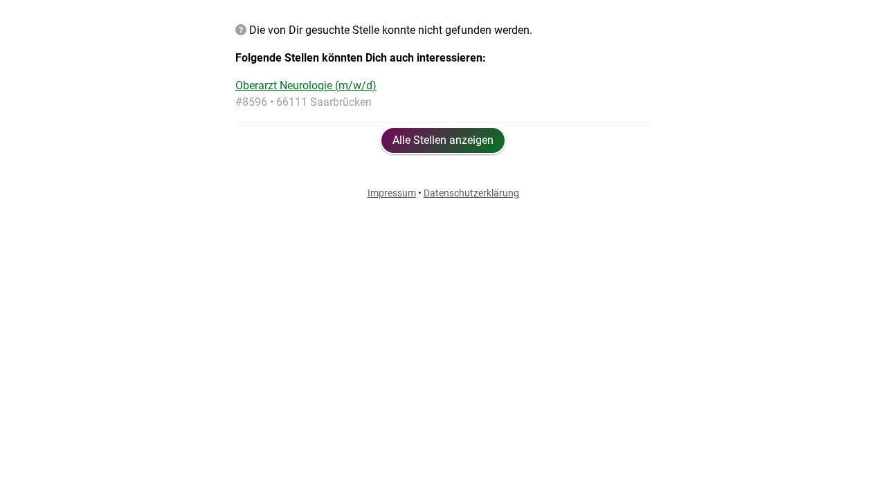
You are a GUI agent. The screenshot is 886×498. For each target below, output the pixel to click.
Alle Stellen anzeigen (443, 140)
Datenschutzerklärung (471, 193)
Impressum (392, 193)
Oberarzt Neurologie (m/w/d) (306, 85)
